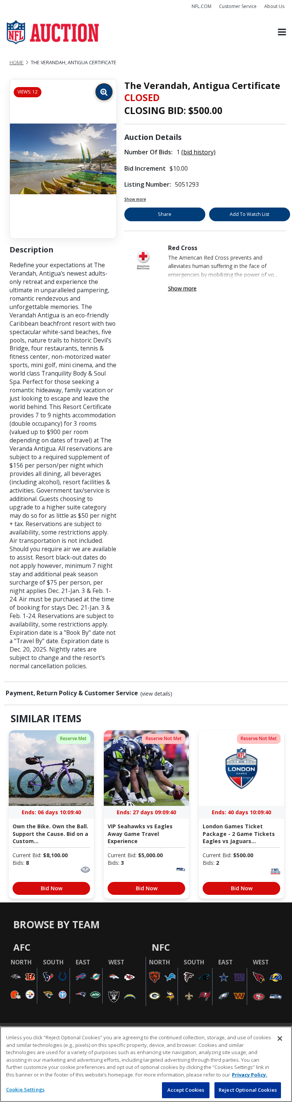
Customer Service (238, 6)
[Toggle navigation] (282, 32)
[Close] (279, 1038)
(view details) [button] (156, 693)
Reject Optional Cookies (248, 1089)
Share (164, 214)
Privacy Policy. (249, 1074)
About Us (274, 6)
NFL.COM (201, 6)
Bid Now (51, 888)
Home (17, 62)
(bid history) (198, 152)
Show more (135, 199)
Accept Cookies (186, 1089)
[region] (146, 1064)
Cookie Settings (25, 1089)
